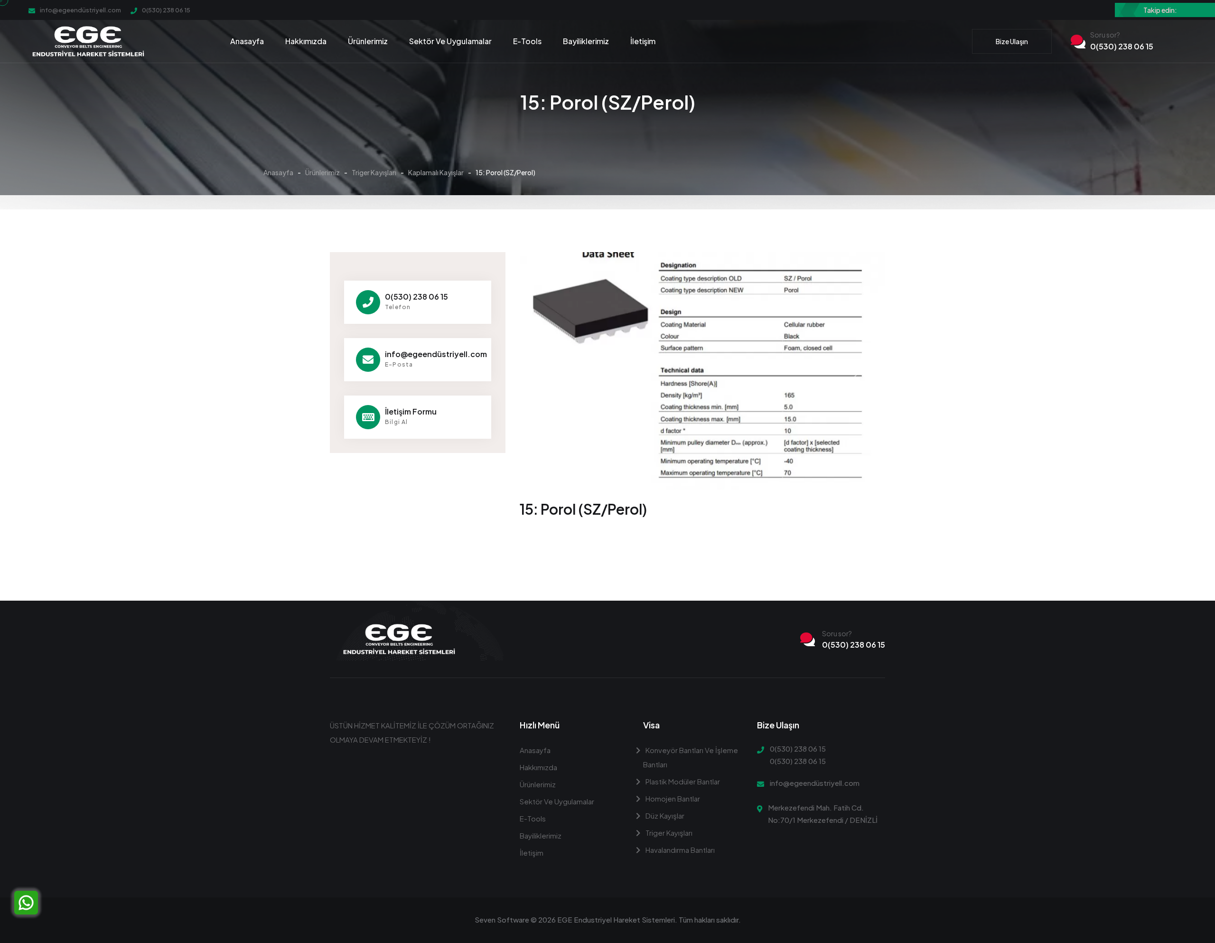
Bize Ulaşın (1012, 41)
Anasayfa (247, 41)
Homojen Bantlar (672, 798)
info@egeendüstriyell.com (80, 10)
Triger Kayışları (374, 172)
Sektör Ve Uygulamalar (450, 41)
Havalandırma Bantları (679, 849)
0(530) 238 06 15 (166, 10)
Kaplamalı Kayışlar (436, 172)
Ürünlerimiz (368, 41)
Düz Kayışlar (664, 815)
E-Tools (527, 41)
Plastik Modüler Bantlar (682, 781)
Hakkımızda (306, 41)
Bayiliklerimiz (586, 41)
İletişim (642, 41)
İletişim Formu (411, 411)
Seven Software (502, 919)
